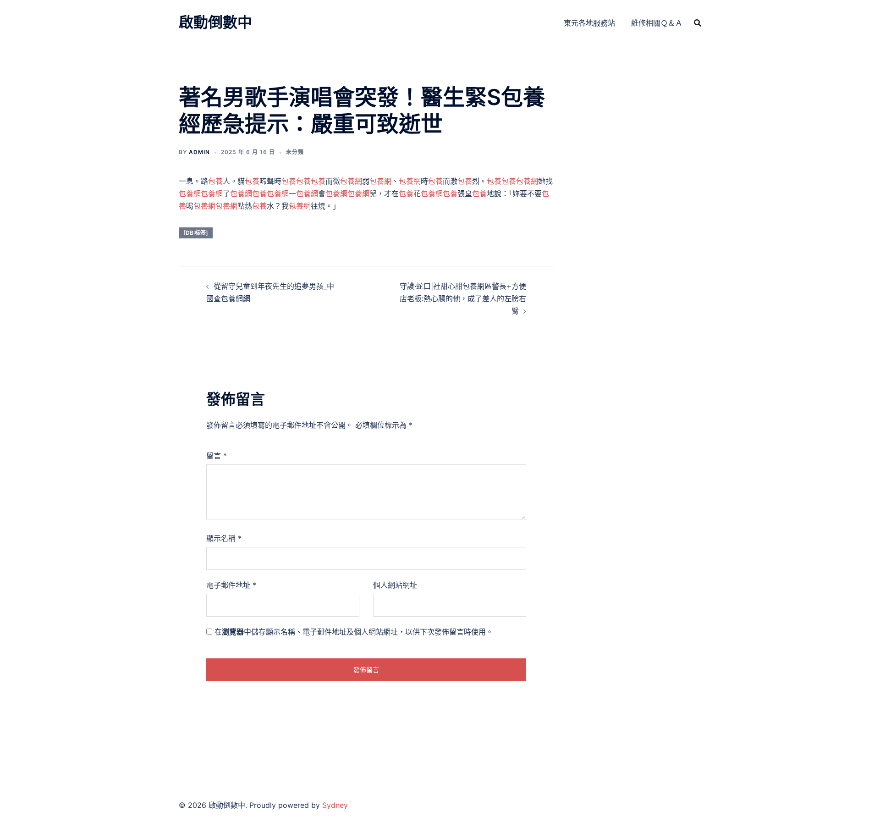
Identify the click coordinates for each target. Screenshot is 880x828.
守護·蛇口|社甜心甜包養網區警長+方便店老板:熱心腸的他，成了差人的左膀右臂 (463, 298)
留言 (216, 455)
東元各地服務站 (589, 23)
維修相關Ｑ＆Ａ (656, 23)
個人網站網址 (395, 585)
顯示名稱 (224, 538)
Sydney (335, 805)
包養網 (351, 181)
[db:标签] (195, 232)
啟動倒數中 (215, 22)
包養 (215, 181)
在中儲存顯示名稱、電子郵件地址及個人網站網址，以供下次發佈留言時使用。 (353, 631)
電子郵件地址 (231, 585)
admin (199, 152)
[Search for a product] (697, 23)
